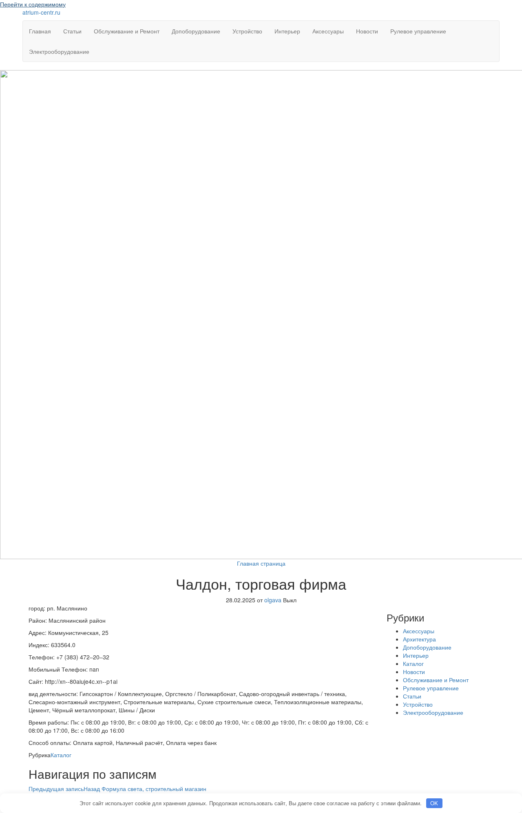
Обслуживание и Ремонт (126, 31)
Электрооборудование (59, 51)
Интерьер (287, 31)
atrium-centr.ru (41, 12)
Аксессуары (328, 31)
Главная (40, 31)
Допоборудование (196, 31)
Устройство (247, 31)
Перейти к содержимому (33, 4)
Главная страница (261, 563)
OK (434, 803)
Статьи (72, 31)
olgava (273, 600)
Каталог (61, 755)
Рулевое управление (418, 31)
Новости (367, 31)
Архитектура (419, 639)
